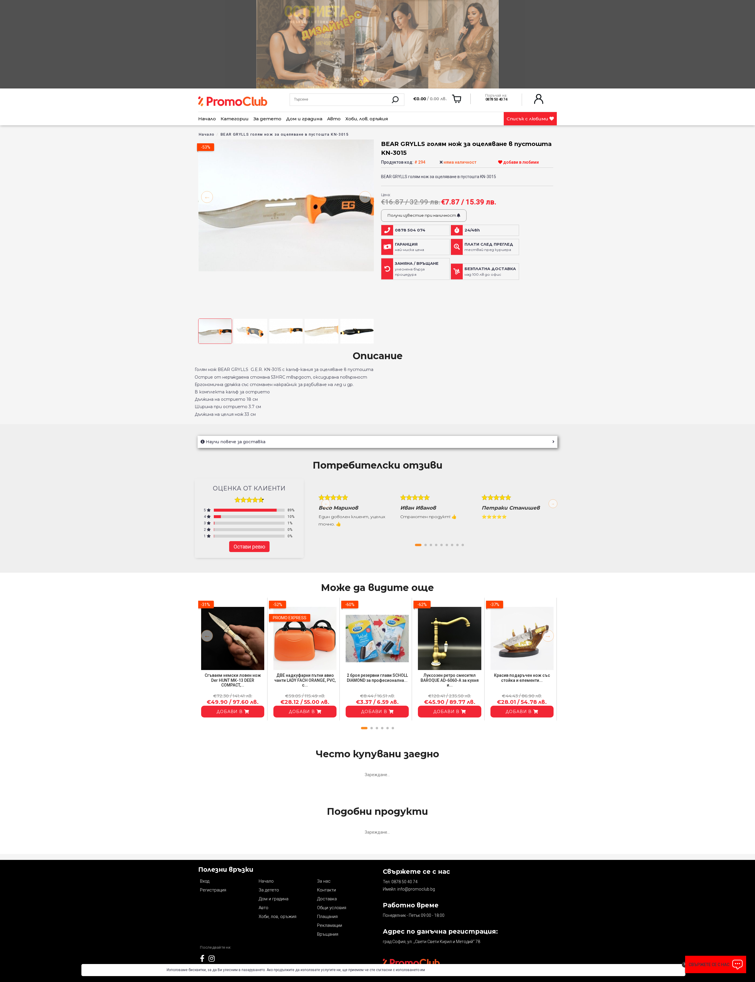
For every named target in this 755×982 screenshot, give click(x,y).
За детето (267, 118)
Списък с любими (528, 118)
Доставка (327, 898)
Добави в (230, 711)
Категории (235, 118)
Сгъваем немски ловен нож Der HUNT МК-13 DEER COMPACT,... (233, 680)
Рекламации (329, 925)
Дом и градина (304, 118)
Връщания (327, 934)
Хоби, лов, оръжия (366, 118)
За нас (324, 881)
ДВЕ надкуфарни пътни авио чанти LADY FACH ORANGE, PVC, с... (305, 680)
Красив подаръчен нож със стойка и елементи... (522, 678)
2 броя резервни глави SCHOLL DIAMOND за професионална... (377, 678)
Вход (204, 881)
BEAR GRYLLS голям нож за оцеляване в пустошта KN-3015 (285, 134)
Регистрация (213, 890)
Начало (207, 118)
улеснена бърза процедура (417, 269)
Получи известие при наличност (422, 215)
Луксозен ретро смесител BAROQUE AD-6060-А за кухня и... (450, 680)
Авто (334, 118)
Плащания (327, 916)
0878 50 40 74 (404, 881)
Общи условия (331, 907)
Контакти (326, 890)
